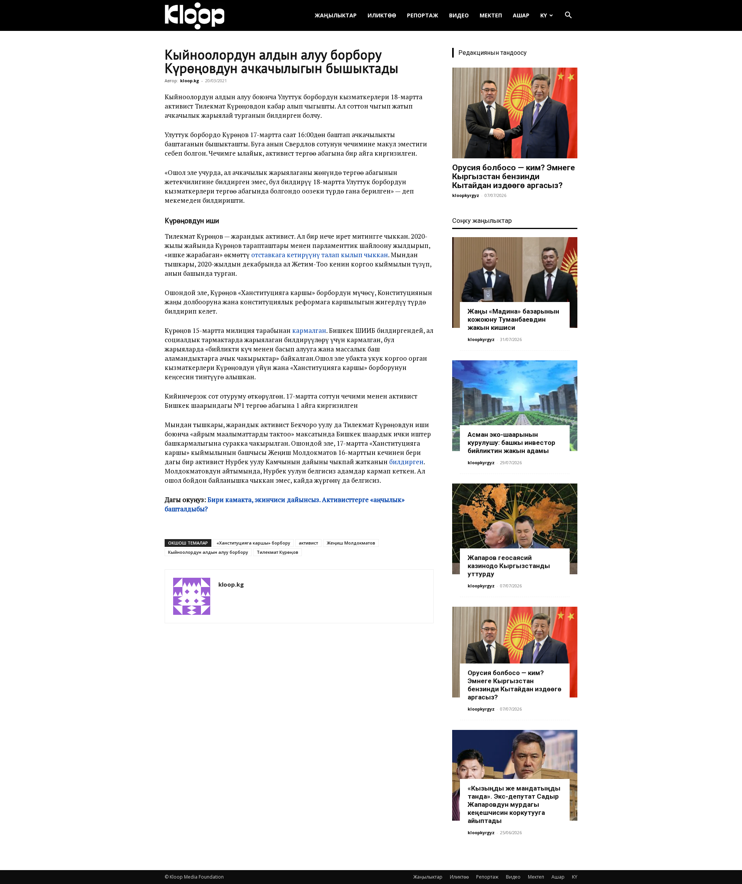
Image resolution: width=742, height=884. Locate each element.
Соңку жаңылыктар (482, 220)
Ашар (521, 15)
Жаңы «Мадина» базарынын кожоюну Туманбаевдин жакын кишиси (513, 319)
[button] (568, 16)
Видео (459, 15)
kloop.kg (189, 80)
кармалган (309, 330)
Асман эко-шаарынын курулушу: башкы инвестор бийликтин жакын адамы (511, 443)
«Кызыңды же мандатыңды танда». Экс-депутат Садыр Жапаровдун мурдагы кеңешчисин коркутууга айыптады (514, 804)
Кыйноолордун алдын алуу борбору (208, 552)
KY (543, 15)
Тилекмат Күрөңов (277, 552)
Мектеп (491, 15)
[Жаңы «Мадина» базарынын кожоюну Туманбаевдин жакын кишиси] (514, 282)
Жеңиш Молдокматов (351, 543)
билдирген (406, 461)
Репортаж (422, 15)
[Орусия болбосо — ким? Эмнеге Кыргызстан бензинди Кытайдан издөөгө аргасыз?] (514, 113)
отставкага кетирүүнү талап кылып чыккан (319, 254)
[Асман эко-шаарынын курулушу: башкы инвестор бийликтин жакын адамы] (514, 405)
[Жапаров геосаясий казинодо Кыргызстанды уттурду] (514, 529)
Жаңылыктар (336, 15)
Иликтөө (382, 15)
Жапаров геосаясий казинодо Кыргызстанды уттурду (509, 566)
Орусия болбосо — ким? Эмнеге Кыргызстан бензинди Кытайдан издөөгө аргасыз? (513, 176)
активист (308, 543)
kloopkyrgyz (465, 195)
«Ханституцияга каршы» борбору (253, 543)
